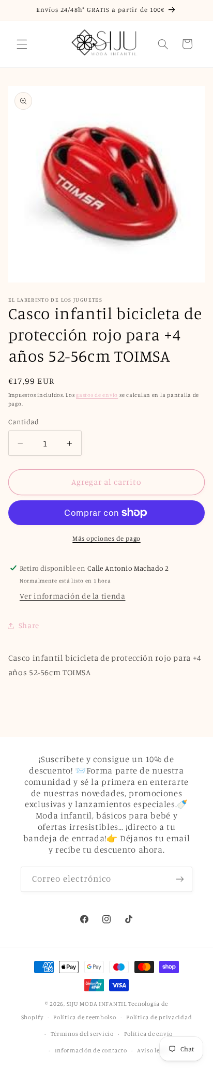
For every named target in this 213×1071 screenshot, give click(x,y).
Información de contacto (91, 1050)
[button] (22, 44)
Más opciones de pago (106, 538)
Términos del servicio (82, 1033)
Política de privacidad (159, 1017)
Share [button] (29, 625)
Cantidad (23, 422)
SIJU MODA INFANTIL (97, 1003)
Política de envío (148, 1033)
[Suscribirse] (180, 879)
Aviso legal (153, 1050)
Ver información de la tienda (73, 595)
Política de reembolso (84, 1017)
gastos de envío (97, 395)
